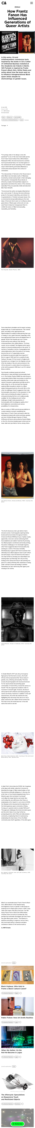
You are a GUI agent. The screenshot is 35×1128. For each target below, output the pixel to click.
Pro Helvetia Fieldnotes (7, 993)
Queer (21, 120)
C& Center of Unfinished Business (10, 120)
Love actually (17, 117)
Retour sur (9, 117)
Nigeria (16, 993)
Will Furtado (6, 110)
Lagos (16, 1022)
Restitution (17, 1103)
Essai (3, 117)
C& (3, 3)
